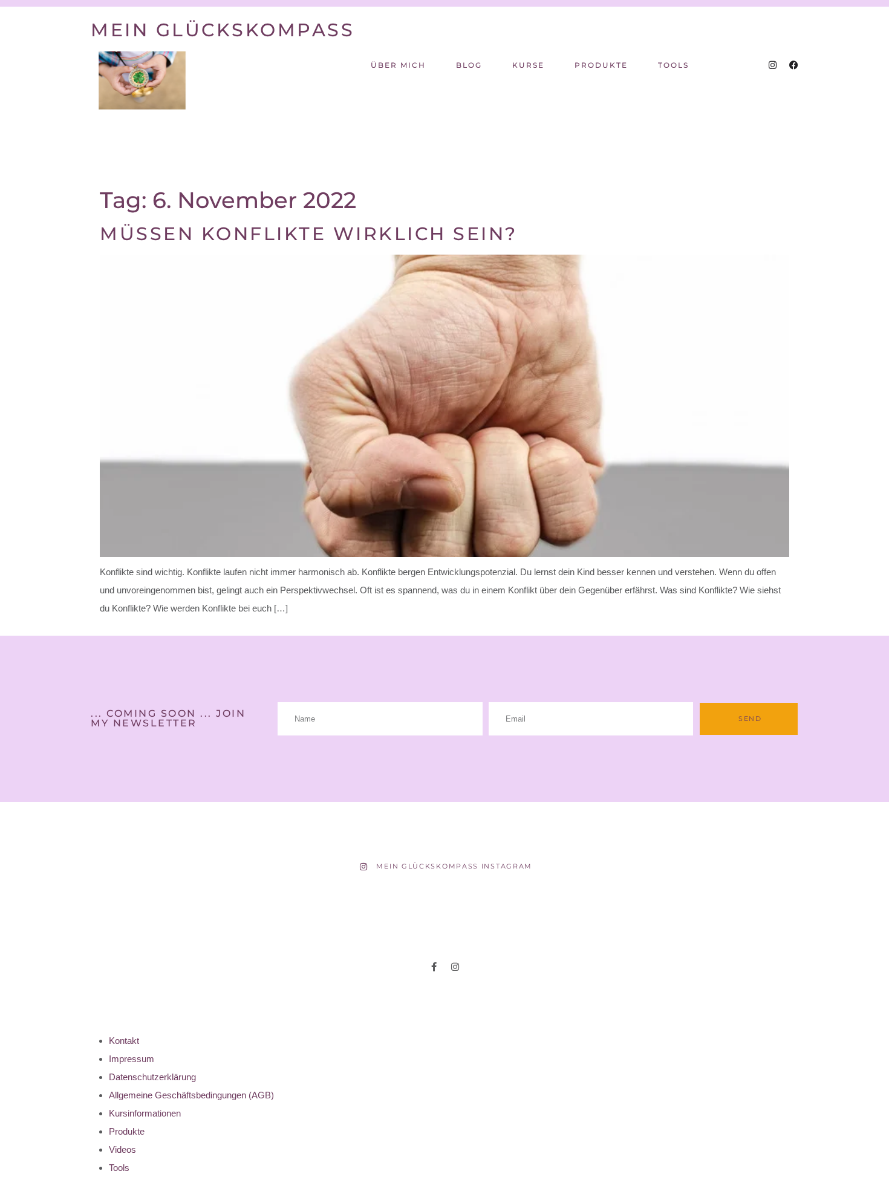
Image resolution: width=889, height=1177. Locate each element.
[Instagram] (772, 65)
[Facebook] (793, 65)
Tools (673, 65)
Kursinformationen (145, 1113)
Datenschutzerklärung (152, 1077)
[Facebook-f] (433, 966)
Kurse (528, 65)
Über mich (398, 65)
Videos (122, 1149)
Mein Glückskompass (222, 30)
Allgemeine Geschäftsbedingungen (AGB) (191, 1095)
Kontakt (124, 1040)
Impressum (131, 1059)
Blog (469, 65)
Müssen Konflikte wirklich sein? (309, 234)
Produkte (601, 65)
